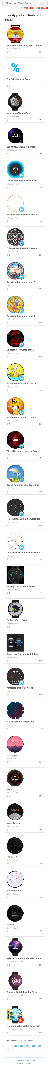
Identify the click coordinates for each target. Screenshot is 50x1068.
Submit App (21, 1060)
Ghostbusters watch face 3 (20, 349)
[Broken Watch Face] (15, 608)
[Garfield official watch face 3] (15, 372)
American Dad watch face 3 (21, 315)
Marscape (12, 755)
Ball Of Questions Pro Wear (21, 146)
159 (39, 1046)
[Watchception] (15, 879)
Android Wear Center (20, 3)
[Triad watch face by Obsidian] (15, 169)
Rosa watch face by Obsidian (22, 214)
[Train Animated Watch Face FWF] (15, 1014)
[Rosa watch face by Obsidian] (15, 203)
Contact (28, 1060)
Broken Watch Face (17, 620)
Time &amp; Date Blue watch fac (23, 518)
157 (27, 1046)
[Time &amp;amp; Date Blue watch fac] (15, 507)
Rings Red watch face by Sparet (23, 451)
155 (15, 1046)
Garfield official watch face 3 (21, 383)
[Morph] (15, 777)
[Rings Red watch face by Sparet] (15, 439)
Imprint (33, 1060)
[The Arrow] (15, 845)
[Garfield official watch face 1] (15, 405)
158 (33, 1046)
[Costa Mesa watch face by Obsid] (15, 541)
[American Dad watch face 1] (15, 676)
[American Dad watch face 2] (15, 270)
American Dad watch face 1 (21, 687)
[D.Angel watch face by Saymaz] (15, 237)
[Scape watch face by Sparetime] (15, 473)
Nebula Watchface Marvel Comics (24, 958)
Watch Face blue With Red (20, 721)
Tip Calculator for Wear (19, 79)
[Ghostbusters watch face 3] (15, 338)
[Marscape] (15, 744)
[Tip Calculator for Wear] (15, 67)
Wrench (11, 924)
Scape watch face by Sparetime (23, 484)
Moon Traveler (14, 823)
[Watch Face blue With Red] (15, 710)
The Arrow (12, 856)
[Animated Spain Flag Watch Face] (15, 34)
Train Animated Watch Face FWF (23, 1025)
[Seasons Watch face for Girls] (15, 980)
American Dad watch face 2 (21, 281)
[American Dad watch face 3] (15, 304)
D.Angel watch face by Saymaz (22, 248)
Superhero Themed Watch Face (23, 653)
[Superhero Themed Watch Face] (15, 642)
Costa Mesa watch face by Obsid (23, 552)
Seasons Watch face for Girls (22, 991)
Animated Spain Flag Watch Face (24, 45)
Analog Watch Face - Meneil (21, 586)
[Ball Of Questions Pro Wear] (15, 135)
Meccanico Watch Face (18, 113)
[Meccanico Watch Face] (15, 101)
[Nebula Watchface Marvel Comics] (15, 947)
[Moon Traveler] (15, 811)
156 (21, 1046)
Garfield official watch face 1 (21, 417)
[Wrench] (15, 913)
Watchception (14, 890)
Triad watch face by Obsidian (22, 180)
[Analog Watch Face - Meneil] (15, 575)
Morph (10, 789)
